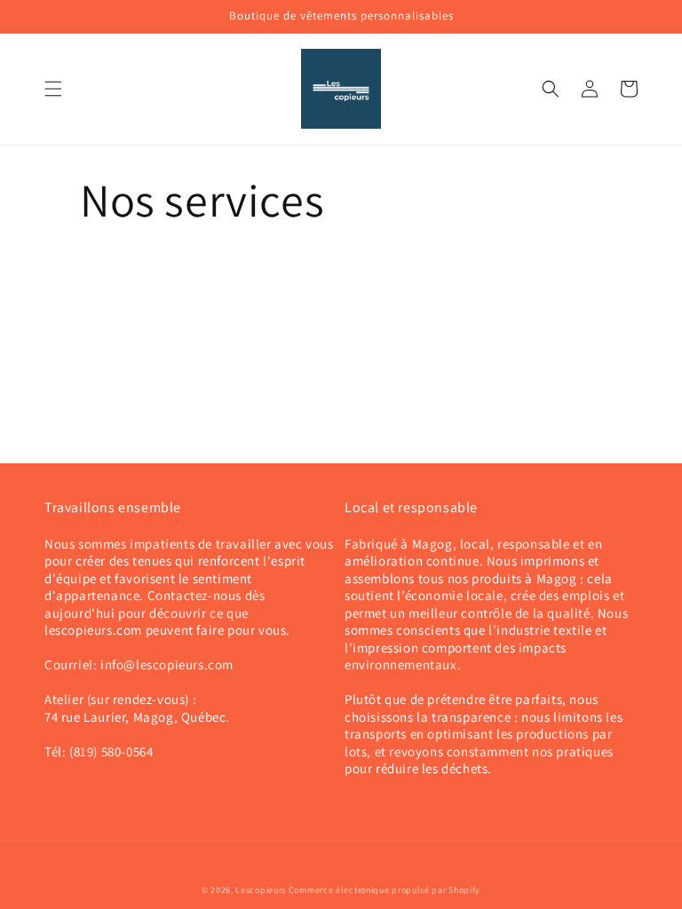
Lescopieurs (260, 890)
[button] (53, 88)
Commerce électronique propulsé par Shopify (384, 890)
